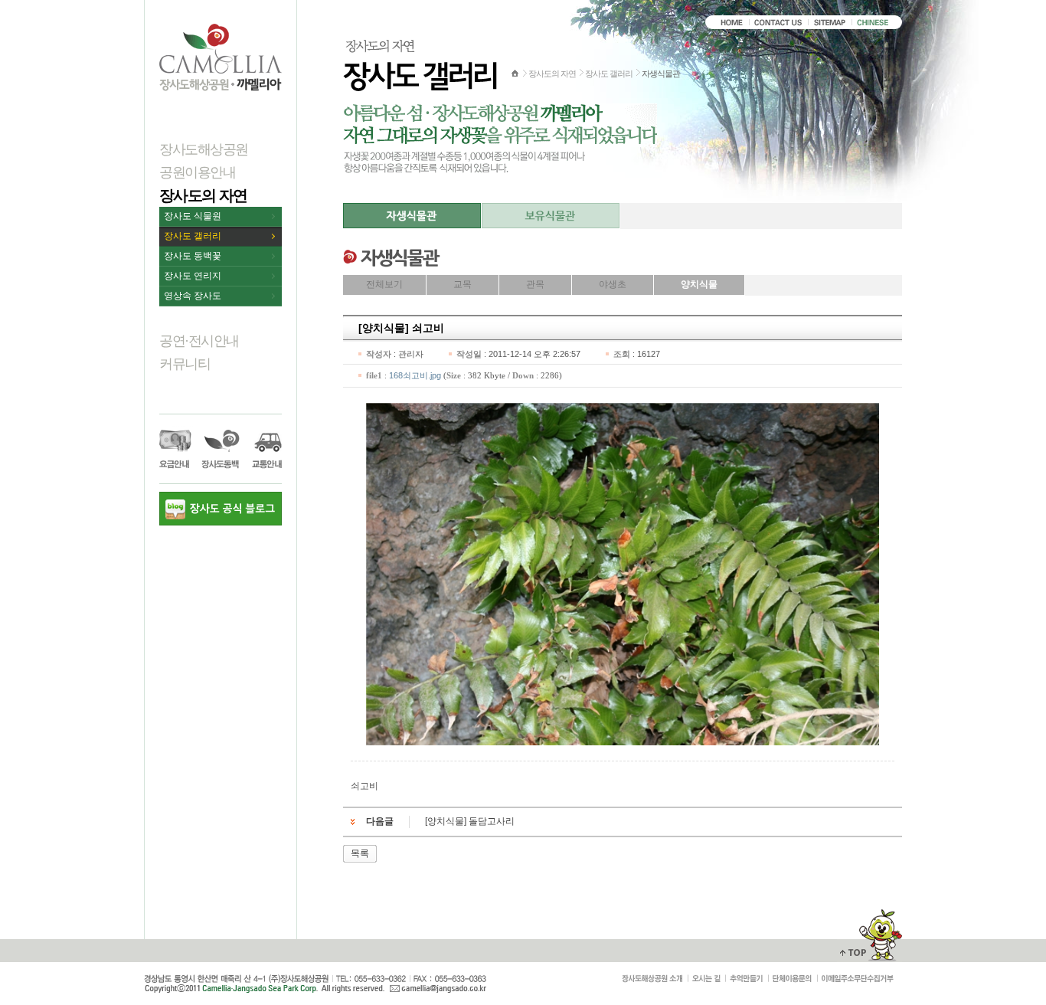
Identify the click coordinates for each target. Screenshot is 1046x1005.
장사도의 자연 (203, 195)
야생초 (612, 284)
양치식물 (699, 284)
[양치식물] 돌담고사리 (470, 821)
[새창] (857, 979)
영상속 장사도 (192, 295)
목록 (360, 853)
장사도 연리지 (192, 275)
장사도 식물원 (192, 216)
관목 (535, 284)
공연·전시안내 (199, 341)
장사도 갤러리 (192, 236)
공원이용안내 (197, 172)
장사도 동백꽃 (192, 255)
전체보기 (384, 284)
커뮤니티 (184, 364)
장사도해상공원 (203, 149)
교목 (462, 284)
